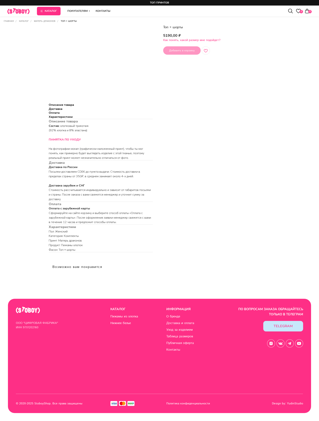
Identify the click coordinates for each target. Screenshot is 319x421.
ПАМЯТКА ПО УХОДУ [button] (65, 140)
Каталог (24, 21)
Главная (9, 21)
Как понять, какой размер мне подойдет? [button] (191, 40)
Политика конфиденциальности (188, 403)
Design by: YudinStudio (287, 403)
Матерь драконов (44, 21)
